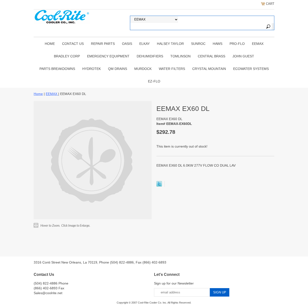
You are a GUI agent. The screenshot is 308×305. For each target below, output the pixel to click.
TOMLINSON (180, 56)
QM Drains (117, 69)
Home (50, 44)
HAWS (217, 44)
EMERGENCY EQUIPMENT (108, 56)
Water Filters (172, 69)
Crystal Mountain (209, 69)
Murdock (143, 69)
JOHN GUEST (243, 56)
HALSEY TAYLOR (170, 44)
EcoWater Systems (251, 69)
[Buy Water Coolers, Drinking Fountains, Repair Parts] (62, 16)
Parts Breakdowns (57, 69)
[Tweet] (159, 185)
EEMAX (257, 44)
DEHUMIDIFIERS (150, 56)
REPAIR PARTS (103, 44)
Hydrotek (91, 69)
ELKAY (144, 44)
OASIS (127, 44)
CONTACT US (73, 44)
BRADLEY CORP (67, 56)
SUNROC (198, 44)
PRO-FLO (237, 44)
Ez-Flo (154, 81)
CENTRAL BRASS (211, 56)
